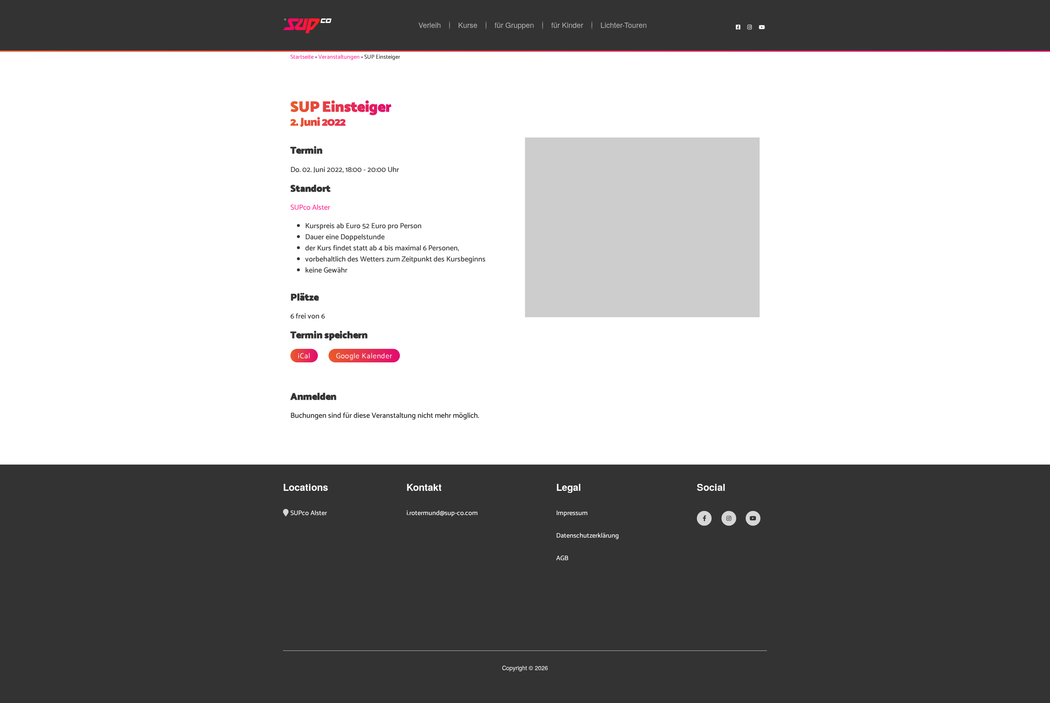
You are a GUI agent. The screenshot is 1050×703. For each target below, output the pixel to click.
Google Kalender (364, 356)
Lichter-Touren (623, 25)
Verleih (429, 25)
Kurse (467, 25)
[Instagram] (749, 26)
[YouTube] (762, 26)
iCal (304, 356)
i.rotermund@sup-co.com (442, 513)
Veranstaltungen (339, 57)
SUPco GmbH (307, 25)
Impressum (572, 513)
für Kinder (567, 25)
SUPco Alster (310, 208)
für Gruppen (514, 25)
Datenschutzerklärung (587, 536)
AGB (562, 558)
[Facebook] (738, 26)
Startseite (302, 57)
